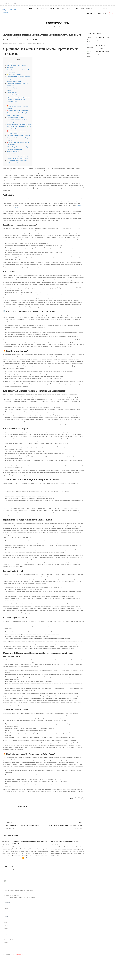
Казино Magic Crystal (12, 92)
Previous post (8, 822)
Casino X (9, 140)
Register (6, 3)
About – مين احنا (90, 13)
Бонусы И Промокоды (13, 151)
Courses (6, 922)
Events (6, 925)
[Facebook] (75, 798)
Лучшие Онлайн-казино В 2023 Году (17, 119)
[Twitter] (79, 798)
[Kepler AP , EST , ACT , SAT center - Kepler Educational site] (11, 11)
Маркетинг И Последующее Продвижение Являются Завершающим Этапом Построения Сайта (18, 99)
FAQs (5, 931)
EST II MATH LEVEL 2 (103, 52)
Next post (79, 822)
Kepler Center (7, 39)
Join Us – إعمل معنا (106, 8)
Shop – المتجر (80, 8)
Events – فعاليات (102, 13)
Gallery (6, 928)
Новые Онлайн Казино (13, 115)
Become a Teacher (9, 940)
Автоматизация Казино (13, 103)
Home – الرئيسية (33, 8)
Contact (6, 914)
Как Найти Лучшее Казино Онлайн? (17, 65)
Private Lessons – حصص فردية (65, 8)
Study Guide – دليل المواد (47, 8)
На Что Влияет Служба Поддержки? (17, 160)
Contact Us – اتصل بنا (92, 8)
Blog (55, 26)
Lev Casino (10, 67)
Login (14, 3)
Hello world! (5, 841)
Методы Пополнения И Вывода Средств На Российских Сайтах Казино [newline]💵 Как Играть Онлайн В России (19, 126)
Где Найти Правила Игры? (14, 81)
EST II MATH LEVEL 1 (103, 37)
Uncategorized (63, 26)
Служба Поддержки (12, 122)
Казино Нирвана (11, 153)
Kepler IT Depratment (17, 954)
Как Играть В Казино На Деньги (15, 117)
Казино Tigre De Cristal (13, 94)
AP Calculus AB (100, 45)
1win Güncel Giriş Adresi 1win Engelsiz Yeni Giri (64, 841)
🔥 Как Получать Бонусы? (14, 74)
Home (49, 26)
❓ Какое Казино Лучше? (14, 162)
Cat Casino (9, 63)
